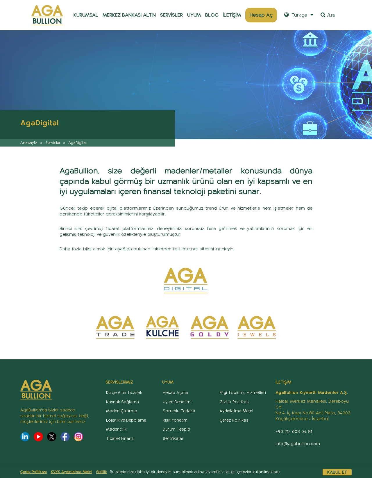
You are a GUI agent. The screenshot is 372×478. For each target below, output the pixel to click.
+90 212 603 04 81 (294, 431)
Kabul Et (337, 472)
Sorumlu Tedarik (179, 411)
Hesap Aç (261, 15)
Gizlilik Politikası (234, 401)
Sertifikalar (173, 438)
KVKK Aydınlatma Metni (71, 472)
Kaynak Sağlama (122, 401)
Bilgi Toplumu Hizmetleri (242, 392)
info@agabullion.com (298, 443)
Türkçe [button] (298, 15)
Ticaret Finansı (120, 438)
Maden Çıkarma (121, 411)
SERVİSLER (171, 15)
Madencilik (116, 429)
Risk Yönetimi (175, 420)
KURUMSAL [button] (86, 15)
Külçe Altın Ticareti (124, 392)
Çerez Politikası (33, 472)
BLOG (212, 15)
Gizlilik (101, 472)
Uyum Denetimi (177, 401)
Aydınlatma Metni (236, 411)
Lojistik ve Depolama (126, 420)
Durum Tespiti (176, 429)
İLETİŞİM (232, 15)
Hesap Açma (175, 392)
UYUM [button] (194, 15)
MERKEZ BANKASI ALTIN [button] (129, 15)
